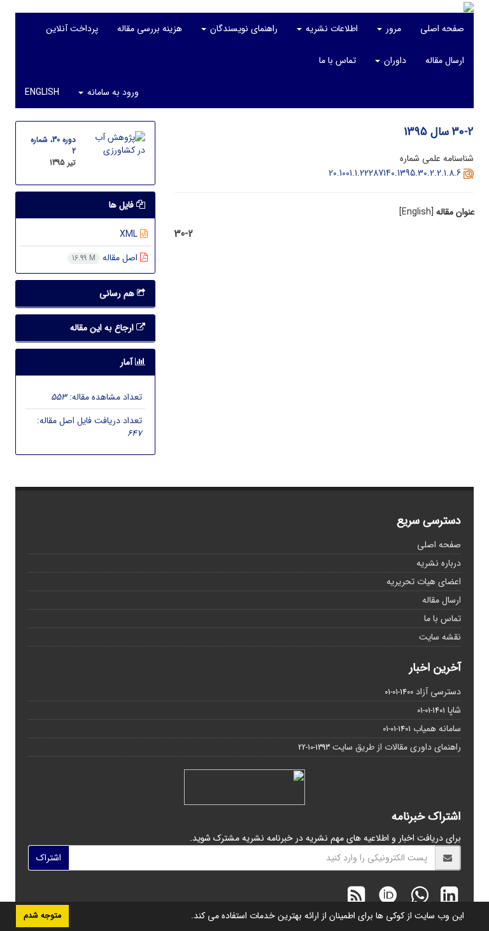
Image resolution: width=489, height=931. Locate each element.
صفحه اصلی (442, 29)
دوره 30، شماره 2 (53, 145)
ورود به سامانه (112, 92)
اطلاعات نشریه (330, 29)
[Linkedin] (446, 897)
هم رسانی (118, 293)
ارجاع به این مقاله (103, 328)
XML (130, 234)
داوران (393, 60)
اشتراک (48, 858)
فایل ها (122, 205)
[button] (186, 917)
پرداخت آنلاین (72, 29)
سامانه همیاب (437, 729)
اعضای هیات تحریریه (423, 582)
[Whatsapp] (416, 897)
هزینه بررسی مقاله (149, 29)
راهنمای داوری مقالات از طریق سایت (396, 747)
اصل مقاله (106, 258)
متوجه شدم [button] (42, 915)
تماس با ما (337, 60)
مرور (392, 29)
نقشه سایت (440, 637)
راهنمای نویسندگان (243, 29)
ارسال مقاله (444, 60)
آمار (127, 362)
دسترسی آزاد (438, 692)
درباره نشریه (438, 563)
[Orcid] (384, 897)
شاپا (454, 710)
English (42, 92)
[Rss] (356, 897)
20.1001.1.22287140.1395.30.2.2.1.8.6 (395, 173)
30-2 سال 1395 (439, 132)
